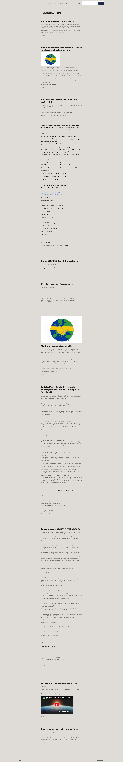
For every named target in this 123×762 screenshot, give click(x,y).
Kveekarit (23, 3)
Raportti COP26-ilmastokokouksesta (59, 261)
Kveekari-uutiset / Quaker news (57, 284)
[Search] (101, 3)
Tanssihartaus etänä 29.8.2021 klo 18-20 (61, 529)
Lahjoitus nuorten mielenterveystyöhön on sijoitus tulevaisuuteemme (61, 48)
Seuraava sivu (100, 760)
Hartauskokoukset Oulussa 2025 (57, 21)
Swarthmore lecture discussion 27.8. (59, 683)
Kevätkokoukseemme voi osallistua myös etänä (59, 100)
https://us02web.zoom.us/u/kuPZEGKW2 (61, 245)
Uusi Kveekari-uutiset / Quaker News (59, 729)
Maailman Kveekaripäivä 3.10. (56, 346)
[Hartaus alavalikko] (43, 3)
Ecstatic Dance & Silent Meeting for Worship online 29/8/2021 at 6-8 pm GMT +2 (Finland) (61, 389)
